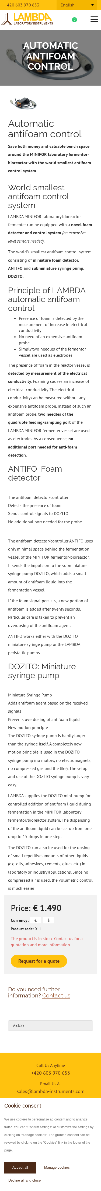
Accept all (20, 1167)
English (68, 5)
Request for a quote (39, 961)
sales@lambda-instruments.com (51, 1091)
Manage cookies (57, 1167)
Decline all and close (24, 1180)
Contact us (56, 995)
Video (18, 1025)
